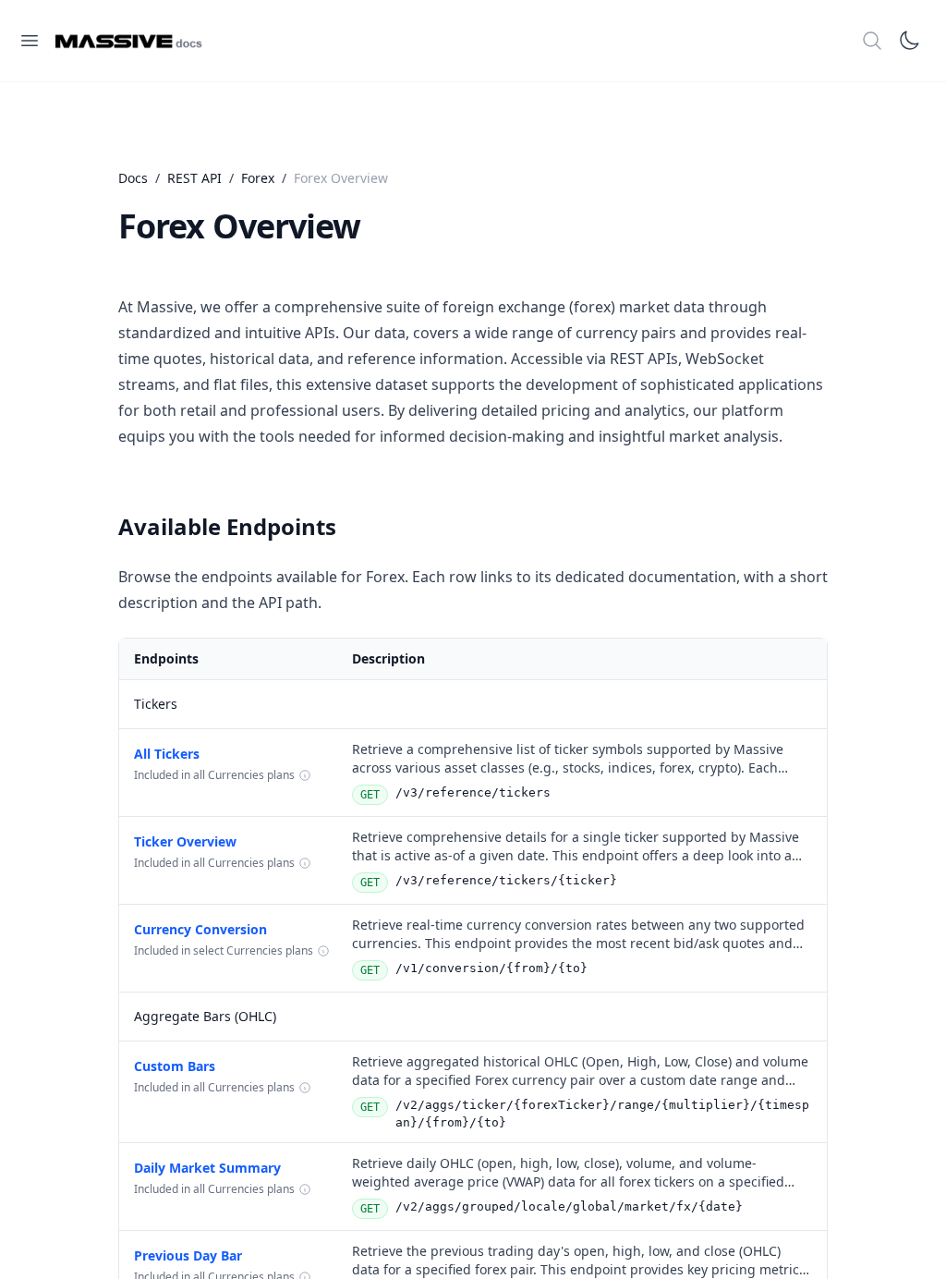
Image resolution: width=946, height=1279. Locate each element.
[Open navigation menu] (29, 41)
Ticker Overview (185, 841)
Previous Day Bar (188, 1255)
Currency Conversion (200, 929)
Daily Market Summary (207, 1167)
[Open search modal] (872, 41)
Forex (257, 178)
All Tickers (167, 753)
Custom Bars (174, 1066)
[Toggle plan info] (304, 775)
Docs (133, 178)
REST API (194, 178)
